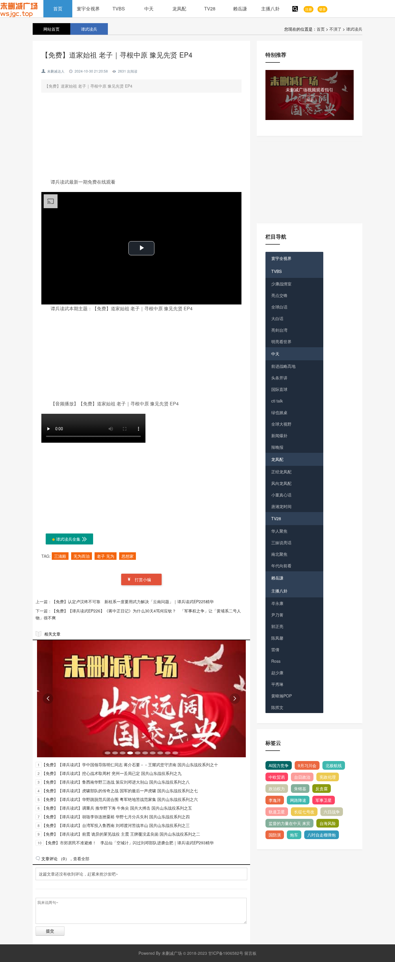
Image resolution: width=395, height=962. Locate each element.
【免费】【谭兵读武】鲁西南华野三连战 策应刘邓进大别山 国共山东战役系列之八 (116, 782)
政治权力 (277, 788)
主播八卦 (270, 8)
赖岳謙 (240, 8)
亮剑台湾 (279, 330)
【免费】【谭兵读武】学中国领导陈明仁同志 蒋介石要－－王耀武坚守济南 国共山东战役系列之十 (130, 764)
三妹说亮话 (281, 542)
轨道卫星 (277, 812)
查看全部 (81, 858)
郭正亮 (277, 626)
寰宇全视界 (88, 8)
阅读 (309, 99)
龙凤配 (179, 8)
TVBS (118, 8)
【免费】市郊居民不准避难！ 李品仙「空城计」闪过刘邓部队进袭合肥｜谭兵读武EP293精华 (129, 842)
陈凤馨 (277, 638)
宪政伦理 (328, 777)
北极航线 (334, 765)
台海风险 (328, 823)
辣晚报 (277, 447)
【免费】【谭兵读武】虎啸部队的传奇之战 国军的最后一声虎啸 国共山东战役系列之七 (120, 790)
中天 (149, 8)
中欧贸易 (277, 777)
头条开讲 (279, 378)
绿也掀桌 (279, 412)
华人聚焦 (279, 531)
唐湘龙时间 (281, 506)
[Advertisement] (141, 137)
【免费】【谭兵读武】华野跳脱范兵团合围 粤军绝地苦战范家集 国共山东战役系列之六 (120, 799)
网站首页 (51, 29)
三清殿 (60, 556)
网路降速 (298, 800)
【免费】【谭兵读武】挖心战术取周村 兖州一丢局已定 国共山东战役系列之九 (112, 773)
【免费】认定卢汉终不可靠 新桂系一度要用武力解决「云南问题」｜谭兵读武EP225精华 (133, 601)
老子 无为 (105, 556)
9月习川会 (307, 765)
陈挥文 (277, 707)
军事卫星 (323, 800)
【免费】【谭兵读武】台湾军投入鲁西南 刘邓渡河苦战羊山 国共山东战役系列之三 (116, 825)
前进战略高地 (283, 366)
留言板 (250, 953)
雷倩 (275, 649)
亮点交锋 (279, 295)
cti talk (277, 401)
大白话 (277, 318)
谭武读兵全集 (71, 539)
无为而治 (81, 556)
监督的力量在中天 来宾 (289, 823)
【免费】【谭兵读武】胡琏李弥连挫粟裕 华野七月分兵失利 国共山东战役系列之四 (116, 816)
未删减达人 (55, 71)
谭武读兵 (354, 29)
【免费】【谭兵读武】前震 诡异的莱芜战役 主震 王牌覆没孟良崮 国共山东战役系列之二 (121, 834)
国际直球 (279, 389)
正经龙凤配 (281, 471)
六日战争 (332, 812)
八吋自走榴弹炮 (321, 835)
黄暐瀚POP (281, 696)
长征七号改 (304, 812)
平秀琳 (277, 684)
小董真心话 (281, 495)
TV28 (209, 8)
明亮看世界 (281, 341)
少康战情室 (281, 284)
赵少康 (277, 672)
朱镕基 (300, 788)
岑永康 (277, 603)
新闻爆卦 (279, 435)
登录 (322, 9)
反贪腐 (321, 788)
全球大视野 (281, 424)
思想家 (127, 556)
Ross (275, 661)
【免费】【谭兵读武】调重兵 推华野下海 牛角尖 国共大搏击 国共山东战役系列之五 (117, 808)
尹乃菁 (277, 615)
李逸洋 (275, 800)
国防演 (275, 835)
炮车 (294, 835)
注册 (308, 9)
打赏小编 (143, 579)
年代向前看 (281, 565)
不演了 (335, 29)
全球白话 (279, 307)
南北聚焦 (279, 554)
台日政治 (302, 777)
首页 (57, 8)
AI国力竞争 (279, 765)
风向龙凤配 (281, 483)
